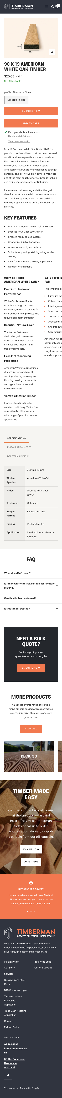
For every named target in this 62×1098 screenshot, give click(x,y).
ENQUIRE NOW (31, 111)
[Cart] (56, 6)
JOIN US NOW (31, 849)
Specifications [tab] (16, 438)
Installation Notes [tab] (19, 447)
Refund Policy (11, 1027)
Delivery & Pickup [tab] (18, 456)
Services (8, 973)
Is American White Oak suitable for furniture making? (29, 585)
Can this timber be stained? (20, 598)
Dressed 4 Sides (16, 99)
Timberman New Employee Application (13, 1000)
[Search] (52, 6)
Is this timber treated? (17, 608)
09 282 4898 (31, 861)
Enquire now (31, 668)
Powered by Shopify (29, 1088)
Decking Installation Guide (14, 982)
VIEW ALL (31, 728)
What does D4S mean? (17, 573)
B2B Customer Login (15, 990)
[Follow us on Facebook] (8, 1075)
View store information (19, 141)
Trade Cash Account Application (15, 1012)
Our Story (9, 967)
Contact (8, 1021)
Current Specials (43, 967)
